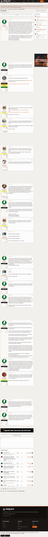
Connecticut (6, 241)
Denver (6, 29)
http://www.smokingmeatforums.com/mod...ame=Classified (18, 83)
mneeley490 (29, 477)
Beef (37, 32)
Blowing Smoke (11, 3)
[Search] (47, 1)
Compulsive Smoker (28, 453)
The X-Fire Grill (38, 24)
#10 (32, 218)
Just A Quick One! (6, 452)
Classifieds (19, 528)
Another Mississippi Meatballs (41, 29)
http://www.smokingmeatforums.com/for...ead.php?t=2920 (18, 109)
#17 (32, 359)
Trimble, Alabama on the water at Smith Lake (4, 197)
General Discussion (39, 22)
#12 (32, 256)
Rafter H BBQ (5, 453)
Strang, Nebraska (5, 169)
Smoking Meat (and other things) (23, 526)
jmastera (2, 12)
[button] (17, 1)
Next (4, 17)
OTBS (37, 33)
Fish (12, 461)
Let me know (7, 7)
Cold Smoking (27, 3)
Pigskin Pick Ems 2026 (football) (8, 476)
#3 (32, 76)
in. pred (30, 464)
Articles (24, 1)
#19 (32, 399)
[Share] (31, 20)
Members (33, 1)
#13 (32, 269)
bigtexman (5, 464)
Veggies (37, 18)
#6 (32, 146)
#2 (32, 62)
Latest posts (37, 14)
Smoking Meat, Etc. (39, 3)
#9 (32, 200)
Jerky (31, 3)
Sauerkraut (38, 16)
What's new (14, 1)
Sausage (15, 3)
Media (28, 1)
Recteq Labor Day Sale (40, 19)
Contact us (4, 526)
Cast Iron (45, 3)
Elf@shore (29, 467)
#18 (32, 372)
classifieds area (28, 80)
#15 (32, 295)
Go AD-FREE (35, 526)
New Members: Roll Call (4, 3)
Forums (20, 1)
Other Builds (38, 27)
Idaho (7, 116)
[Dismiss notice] (46, 6)
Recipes (34, 3)
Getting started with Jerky (7, 463)
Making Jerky (13, 464)
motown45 (5, 468)
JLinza (4, 473)
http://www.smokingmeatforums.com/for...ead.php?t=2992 (18, 112)
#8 (32, 184)
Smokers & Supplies (21, 3)
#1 (32, 19)
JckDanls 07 (5, 477)
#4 (32, 105)
